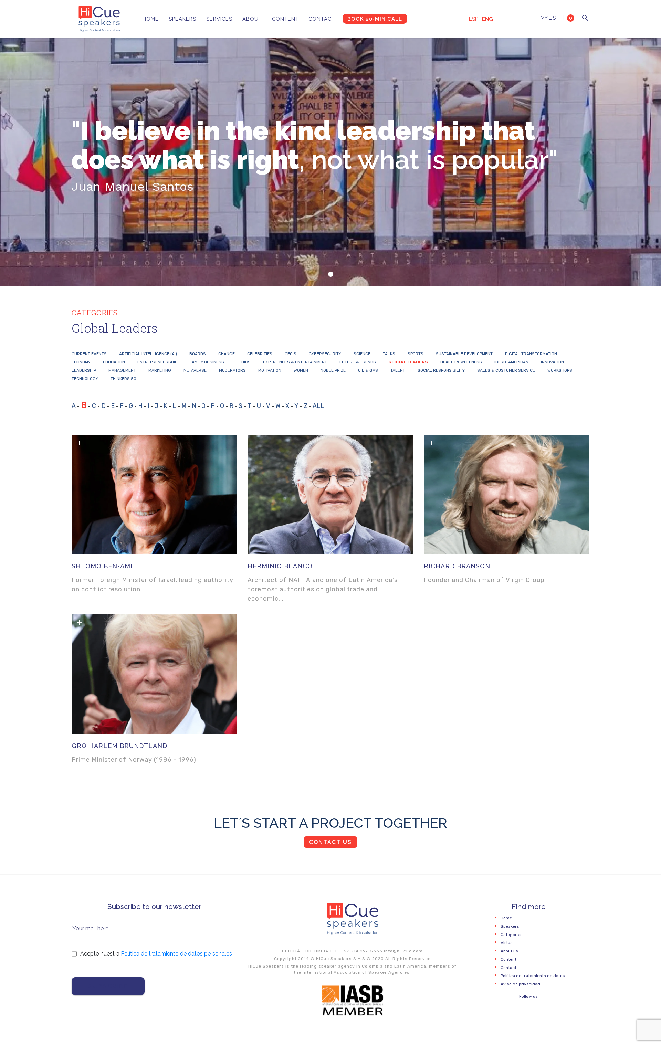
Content (285, 19)
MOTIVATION (269, 370)
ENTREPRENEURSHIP (157, 362)
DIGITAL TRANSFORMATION (531, 353)
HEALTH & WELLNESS (461, 362)
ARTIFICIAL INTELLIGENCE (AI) (148, 353)
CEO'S (290, 353)
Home (151, 19)
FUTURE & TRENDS (357, 362)
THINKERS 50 (123, 378)
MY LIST (556, 18)
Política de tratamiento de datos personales (176, 953)
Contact (321, 19)
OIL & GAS (368, 370)
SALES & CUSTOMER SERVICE (506, 370)
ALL (318, 406)
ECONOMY (81, 362)
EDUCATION (114, 362)
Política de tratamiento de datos (533, 975)
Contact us (330, 842)
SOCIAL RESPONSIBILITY (441, 370)
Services (219, 19)
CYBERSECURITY (325, 353)
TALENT (397, 370)
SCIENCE (362, 353)
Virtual (507, 942)
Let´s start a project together (330, 823)
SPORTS (415, 353)
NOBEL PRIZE (333, 370)
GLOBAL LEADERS (408, 362)
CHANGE (226, 353)
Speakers (182, 19)
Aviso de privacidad (520, 984)
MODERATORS (232, 370)
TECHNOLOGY (85, 378)
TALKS (389, 353)
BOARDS (197, 353)
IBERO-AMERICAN (511, 362)
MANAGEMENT (122, 370)
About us (509, 951)
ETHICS (244, 362)
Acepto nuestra (156, 953)
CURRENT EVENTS (89, 353)
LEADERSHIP (84, 370)
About (252, 19)
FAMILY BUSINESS (207, 362)
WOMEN (301, 370)
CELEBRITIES (259, 353)
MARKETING (159, 370)
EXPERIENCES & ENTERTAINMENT (295, 362)
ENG (487, 19)
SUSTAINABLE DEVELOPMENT (464, 353)
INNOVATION (552, 362)
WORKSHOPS (559, 370)
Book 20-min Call (374, 19)
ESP (473, 19)
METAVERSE (195, 370)
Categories (512, 934)
